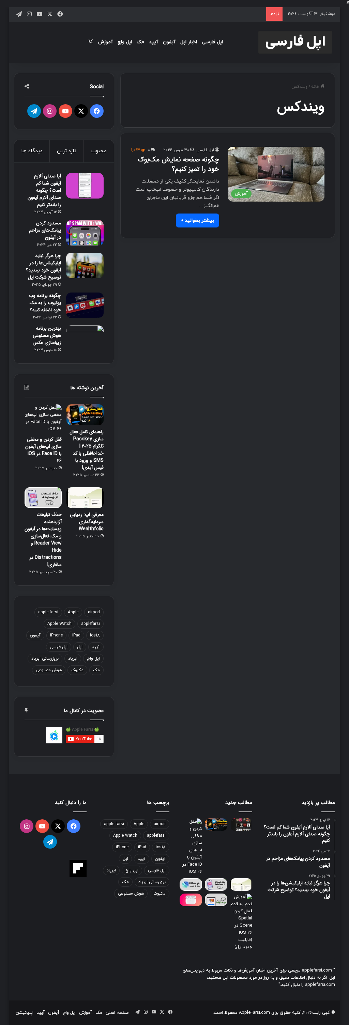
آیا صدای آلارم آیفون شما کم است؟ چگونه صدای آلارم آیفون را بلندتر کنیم (44, 190)
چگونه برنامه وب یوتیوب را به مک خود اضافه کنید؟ (45, 303)
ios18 (95, 635)
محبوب (99, 151)
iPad (76, 635)
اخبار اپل (188, 42)
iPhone (56, 635)
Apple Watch (59, 624)
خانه (315, 87)
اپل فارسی (212, 42)
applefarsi (90, 624)
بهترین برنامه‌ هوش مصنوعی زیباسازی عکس (47, 335)
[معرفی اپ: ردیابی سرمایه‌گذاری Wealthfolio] (85, 497)
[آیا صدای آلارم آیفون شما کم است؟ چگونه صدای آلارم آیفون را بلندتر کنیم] (85, 186)
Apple (73, 612)
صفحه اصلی (117, 1013)
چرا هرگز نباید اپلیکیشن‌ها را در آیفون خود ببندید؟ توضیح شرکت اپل (43, 266)
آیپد (153, 42)
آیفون (169, 42)
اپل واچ (125, 42)
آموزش (105, 42)
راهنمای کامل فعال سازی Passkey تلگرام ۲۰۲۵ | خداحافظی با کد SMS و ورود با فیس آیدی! (87, 449)
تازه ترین (66, 151)
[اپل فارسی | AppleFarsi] (295, 42)
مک (140, 42)
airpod (94, 612)
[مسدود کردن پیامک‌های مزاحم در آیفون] (85, 233)
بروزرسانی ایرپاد (45, 658)
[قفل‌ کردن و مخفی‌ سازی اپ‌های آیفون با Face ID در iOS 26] (43, 418)
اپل (79, 647)
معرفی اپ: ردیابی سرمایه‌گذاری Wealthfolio (87, 522)
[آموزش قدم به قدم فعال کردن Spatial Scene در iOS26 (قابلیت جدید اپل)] (241, 922)
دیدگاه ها (31, 151)
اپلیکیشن (24, 1013)
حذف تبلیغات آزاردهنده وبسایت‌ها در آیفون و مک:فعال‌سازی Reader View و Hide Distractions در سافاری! (43, 539)
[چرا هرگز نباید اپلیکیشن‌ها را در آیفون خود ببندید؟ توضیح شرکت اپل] (85, 265)
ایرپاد (72, 658)
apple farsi (48, 612)
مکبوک (77, 670)
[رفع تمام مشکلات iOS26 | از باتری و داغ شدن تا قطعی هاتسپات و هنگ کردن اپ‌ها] (191, 884)
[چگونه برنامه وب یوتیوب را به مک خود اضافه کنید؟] (85, 305)
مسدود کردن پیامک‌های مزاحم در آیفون (45, 230)
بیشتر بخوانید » (197, 220)
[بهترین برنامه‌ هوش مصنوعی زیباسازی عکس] (85, 338)
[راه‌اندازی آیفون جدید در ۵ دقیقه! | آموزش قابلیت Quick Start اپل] (216, 900)
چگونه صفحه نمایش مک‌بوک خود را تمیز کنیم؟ (178, 164)
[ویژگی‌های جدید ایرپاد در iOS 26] (191, 900)
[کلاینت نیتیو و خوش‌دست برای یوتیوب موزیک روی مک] (241, 824)
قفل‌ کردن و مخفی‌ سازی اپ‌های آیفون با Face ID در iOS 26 (43, 450)
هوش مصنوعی (49, 670)
